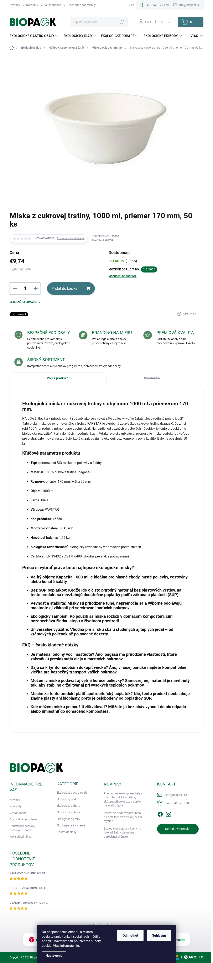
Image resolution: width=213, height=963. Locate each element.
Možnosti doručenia (122, 276)
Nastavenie (54, 956)
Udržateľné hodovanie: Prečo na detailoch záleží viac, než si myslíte (123, 817)
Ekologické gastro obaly (72, 792)
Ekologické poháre (68, 805)
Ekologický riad (66, 799)
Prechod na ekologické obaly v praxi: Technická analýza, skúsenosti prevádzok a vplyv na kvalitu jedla (123, 799)
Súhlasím (159, 935)
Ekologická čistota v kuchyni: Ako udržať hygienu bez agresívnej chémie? (122, 832)
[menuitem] (34, 36)
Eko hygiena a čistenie (71, 825)
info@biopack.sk (176, 795)
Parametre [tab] (152, 378)
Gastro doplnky (66, 832)
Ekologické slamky (68, 819)
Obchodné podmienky (82, 5)
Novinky (15, 5)
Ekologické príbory (68, 812)
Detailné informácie (23, 302)
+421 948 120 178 (177, 803)
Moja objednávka (21, 836)
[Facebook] (160, 813)
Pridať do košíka (64, 288)
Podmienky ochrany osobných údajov (22, 828)
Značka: (103, 240)
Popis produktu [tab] (58, 378)
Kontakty (32, 5)
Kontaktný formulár (178, 828)
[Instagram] (168, 813)
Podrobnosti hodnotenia (70, 238)
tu (77, 946)
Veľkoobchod (52, 5)
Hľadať (122, 22)
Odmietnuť (130, 935)
